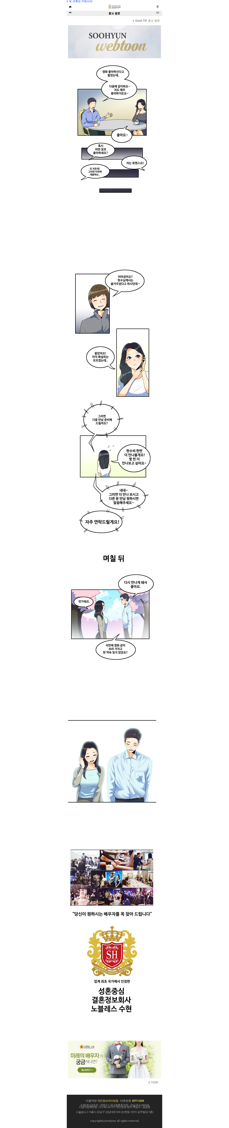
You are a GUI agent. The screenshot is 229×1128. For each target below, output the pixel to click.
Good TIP (141, 20)
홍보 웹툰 (154, 20)
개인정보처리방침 (108, 1100)
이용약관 (91, 1100)
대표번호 (132, 1100)
